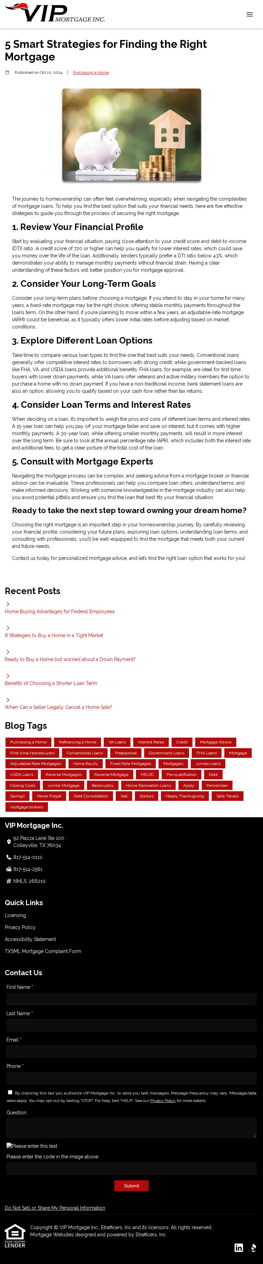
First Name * (20, 987)
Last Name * (20, 1013)
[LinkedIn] (239, 1248)
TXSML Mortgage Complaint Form (43, 951)
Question (16, 1112)
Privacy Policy (20, 927)
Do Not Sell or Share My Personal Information (55, 1208)
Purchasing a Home (91, 72)
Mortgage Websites (52, 1234)
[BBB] (253, 1248)
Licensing (15, 915)
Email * (14, 1040)
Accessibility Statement (30, 939)
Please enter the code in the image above (52, 1156)
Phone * (15, 1066)
